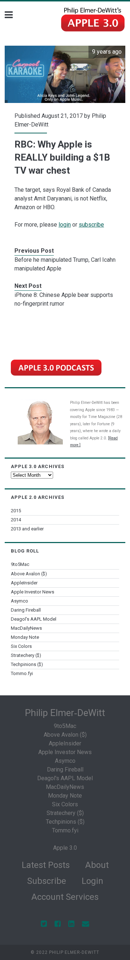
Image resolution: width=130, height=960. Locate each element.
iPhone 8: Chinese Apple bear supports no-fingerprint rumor (63, 299)
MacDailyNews (26, 628)
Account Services (65, 897)
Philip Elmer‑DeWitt (65, 712)
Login (92, 881)
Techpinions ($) (27, 664)
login (64, 224)
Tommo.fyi (22, 673)
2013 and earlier (27, 528)
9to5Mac (20, 564)
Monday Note (25, 637)
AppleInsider (24, 582)
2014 (16, 519)
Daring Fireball (26, 610)
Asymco (19, 601)
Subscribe (46, 881)
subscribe (91, 224)
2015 (16, 510)
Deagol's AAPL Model (33, 619)
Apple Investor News (32, 592)
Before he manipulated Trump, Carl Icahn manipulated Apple (65, 264)
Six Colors (21, 646)
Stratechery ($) (26, 655)
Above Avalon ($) (29, 573)
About (97, 865)
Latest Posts (46, 865)
